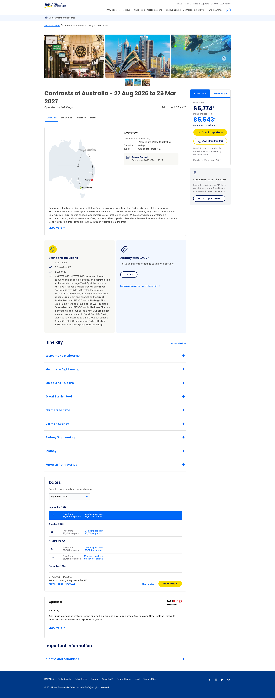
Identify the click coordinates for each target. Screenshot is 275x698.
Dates (93, 117)
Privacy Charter (124, 679)
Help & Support (201, 4)
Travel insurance (215, 10)
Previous (51, 58)
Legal (137, 679)
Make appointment (209, 198)
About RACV (107, 679)
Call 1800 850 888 (212, 141)
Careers (94, 679)
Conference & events (193, 10)
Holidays (126, 10)
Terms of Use (149, 679)
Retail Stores (81, 679)
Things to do (139, 10)
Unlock (129, 274)
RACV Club (49, 679)
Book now (200, 93)
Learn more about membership (138, 286)
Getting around (154, 10)
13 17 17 (187, 4)
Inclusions (66, 117)
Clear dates (148, 584)
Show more (55, 228)
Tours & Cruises (52, 26)
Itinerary (81, 117)
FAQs (179, 4)
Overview (52, 117)
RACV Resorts (113, 10)
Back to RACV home (221, 4)
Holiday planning (173, 10)
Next (224, 58)
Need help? (220, 93)
